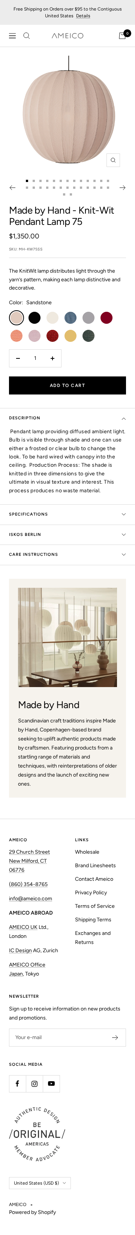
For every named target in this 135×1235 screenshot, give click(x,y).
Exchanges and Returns (93, 937)
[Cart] (122, 35)
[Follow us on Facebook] (17, 1083)
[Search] (26, 35)
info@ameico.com (30, 898)
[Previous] (12, 187)
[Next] (123, 187)
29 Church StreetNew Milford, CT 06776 (29, 861)
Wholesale (87, 852)
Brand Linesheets (95, 865)
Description (24, 418)
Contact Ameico (94, 879)
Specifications (28, 514)
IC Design (20, 950)
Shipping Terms (93, 919)
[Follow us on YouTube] (51, 1083)
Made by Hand (39, 210)
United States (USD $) (36, 1183)
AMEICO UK (23, 927)
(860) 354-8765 (28, 884)
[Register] (115, 1037)
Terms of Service (95, 906)
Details (83, 15)
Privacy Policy (91, 892)
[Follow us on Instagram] (34, 1083)
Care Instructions (33, 554)
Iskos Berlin (25, 534)
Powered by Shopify (32, 1212)
